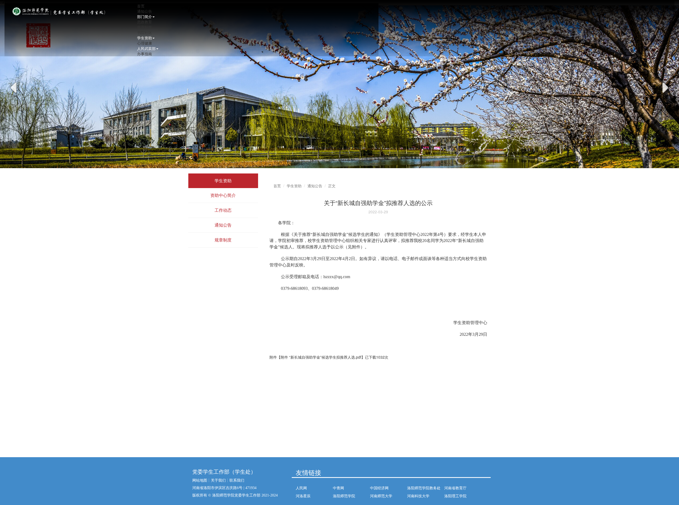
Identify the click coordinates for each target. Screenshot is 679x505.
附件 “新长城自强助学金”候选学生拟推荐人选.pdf (321, 357)
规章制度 (144, 27)
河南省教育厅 (455, 487)
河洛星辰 (303, 495)
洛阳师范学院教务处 (424, 487)
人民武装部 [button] (146, 48)
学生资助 (294, 185)
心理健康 (144, 43)
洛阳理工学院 (455, 495)
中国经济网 (379, 487)
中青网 (338, 487)
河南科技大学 (418, 495)
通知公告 (144, 11)
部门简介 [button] (144, 16)
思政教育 (144, 21)
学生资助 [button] (144, 37)
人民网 (301, 487)
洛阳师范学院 (344, 495)
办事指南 (144, 53)
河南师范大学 (381, 495)
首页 (141, 6)
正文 (332, 185)
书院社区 (144, 32)
